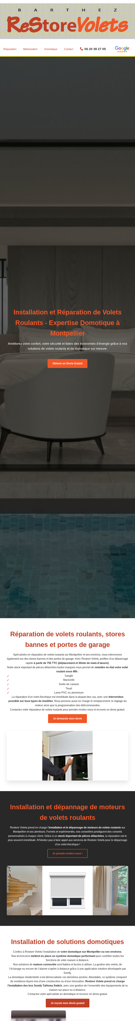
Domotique (50, 49)
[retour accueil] (67, 31)
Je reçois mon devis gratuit (67, 1003)
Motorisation (30, 49)
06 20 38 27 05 (95, 49)
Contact (68, 49)
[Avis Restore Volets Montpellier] (122, 49)
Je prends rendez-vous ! (67, 853)
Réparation (9, 49)
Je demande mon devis (67, 718)
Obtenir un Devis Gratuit (67, 363)
